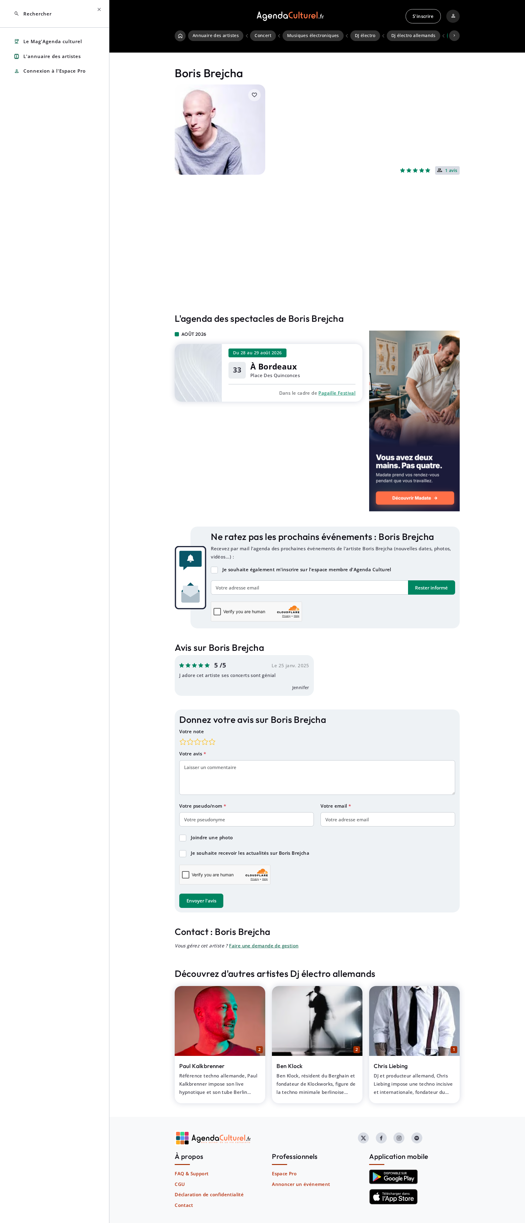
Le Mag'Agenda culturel (48, 41)
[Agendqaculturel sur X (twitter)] (363, 1137)
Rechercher (33, 13)
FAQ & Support (191, 1173)
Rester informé (431, 588)
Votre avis (191, 754)
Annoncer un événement (301, 1184)
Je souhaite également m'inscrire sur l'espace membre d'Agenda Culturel (306, 569)
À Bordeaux (273, 366)
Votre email (334, 806)
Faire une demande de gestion (263, 946)
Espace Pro (284, 1173)
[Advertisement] (317, 256)
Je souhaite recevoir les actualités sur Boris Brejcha (250, 853)
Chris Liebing (391, 1066)
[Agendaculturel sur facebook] (381, 1137)
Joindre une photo (212, 837)
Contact (184, 1205)
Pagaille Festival (336, 393)
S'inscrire (423, 16)
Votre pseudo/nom (201, 806)
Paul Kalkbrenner (202, 1066)
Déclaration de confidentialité (209, 1194)
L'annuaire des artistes (47, 56)
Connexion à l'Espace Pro (50, 71)
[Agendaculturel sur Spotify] (416, 1137)
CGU (180, 1184)
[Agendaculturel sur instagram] (398, 1137)
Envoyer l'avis (201, 901)
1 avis (451, 171)
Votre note (191, 731)
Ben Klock (289, 1066)
